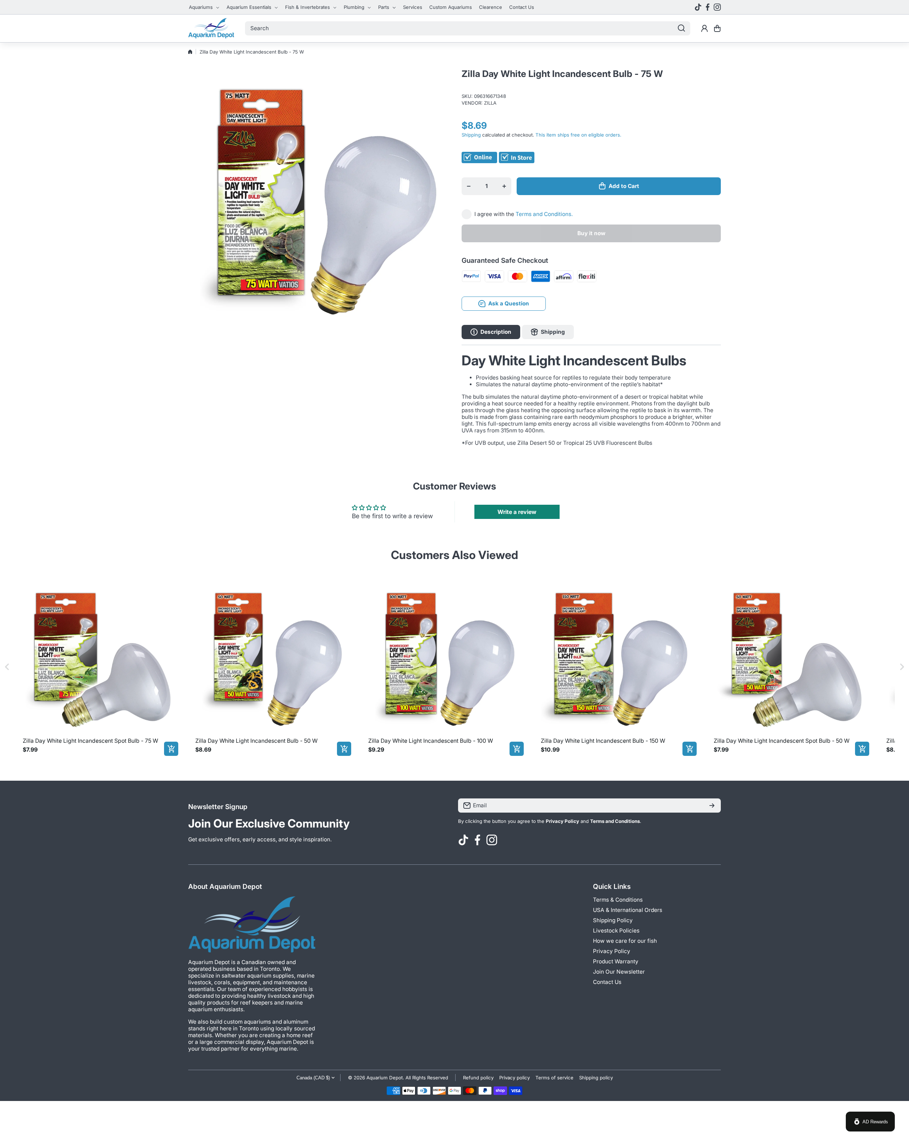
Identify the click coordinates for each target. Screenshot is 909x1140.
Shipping (471, 135)
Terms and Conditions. (544, 214)
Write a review (517, 511)
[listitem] (99, 666)
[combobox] (467, 28)
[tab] (548, 332)
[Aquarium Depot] (211, 28)
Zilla (490, 103)
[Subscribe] (712, 805)
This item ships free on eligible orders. (578, 135)
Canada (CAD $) (313, 1077)
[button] (717, 28)
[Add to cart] (171, 749)
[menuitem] (204, 7)
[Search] (681, 28)
